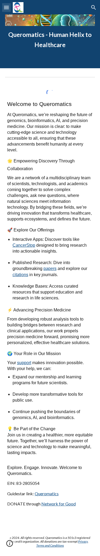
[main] (50, 40)
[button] (6, 7)
